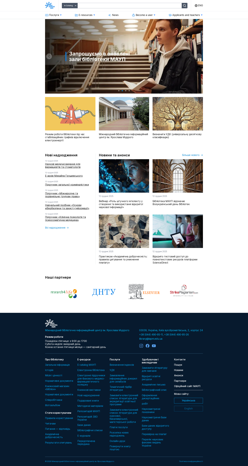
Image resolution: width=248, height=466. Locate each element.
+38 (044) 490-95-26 (176, 334)
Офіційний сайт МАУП (187, 386)
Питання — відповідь (57, 428)
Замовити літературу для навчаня (154, 369)
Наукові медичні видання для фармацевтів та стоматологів (63, 166)
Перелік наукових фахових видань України (152, 442)
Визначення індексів (122, 364)
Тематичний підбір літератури (121, 388)
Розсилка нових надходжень (119, 434)
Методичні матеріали (90, 406)
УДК (112, 370)
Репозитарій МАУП (88, 411)
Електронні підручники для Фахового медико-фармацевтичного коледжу (91, 380)
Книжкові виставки (88, 389)
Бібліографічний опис (154, 389)
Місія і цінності (53, 375)
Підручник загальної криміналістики (67, 184)
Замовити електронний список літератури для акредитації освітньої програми (124, 400)
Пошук (178, 364)
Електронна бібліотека (90, 370)
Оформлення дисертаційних (150, 397)
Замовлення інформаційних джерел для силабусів (123, 378)
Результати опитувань (58, 442)
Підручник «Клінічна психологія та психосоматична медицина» (65, 219)
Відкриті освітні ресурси (151, 378)
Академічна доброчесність (54, 436)
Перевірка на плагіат (154, 434)
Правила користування (59, 418)
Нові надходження (88, 395)
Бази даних (84, 425)
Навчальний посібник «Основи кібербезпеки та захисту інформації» (67, 207)
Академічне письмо (153, 384)
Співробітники (53, 400)
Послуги (54, 15)
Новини (178, 370)
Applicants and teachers (186, 15)
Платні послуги (119, 427)
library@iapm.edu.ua (150, 338)
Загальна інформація (57, 364)
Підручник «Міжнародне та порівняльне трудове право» (62, 195)
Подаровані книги (88, 400)
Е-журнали (83, 435)
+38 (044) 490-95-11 (151, 334)
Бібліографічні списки (89, 430)
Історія (49, 370)
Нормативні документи (59, 380)
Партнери (180, 380)
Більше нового (190, 155)
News (115, 15)
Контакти (179, 359)
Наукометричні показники (151, 410)
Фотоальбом (52, 405)
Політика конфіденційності (191, 461)
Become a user (144, 15)
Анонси (178, 375)
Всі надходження (55, 227)
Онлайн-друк (117, 441)
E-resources (85, 15)
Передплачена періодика (86, 443)
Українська (188, 400)
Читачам (50, 423)
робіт (145, 403)
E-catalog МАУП (86, 364)
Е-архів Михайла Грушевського (64, 175)
